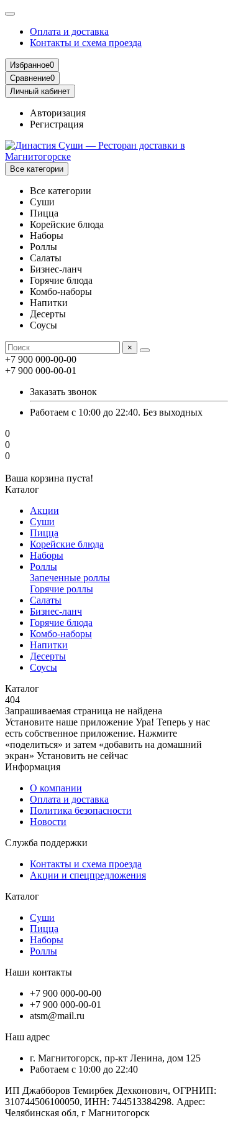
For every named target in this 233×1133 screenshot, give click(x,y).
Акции (44, 510)
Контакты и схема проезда (86, 42)
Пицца (44, 533)
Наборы (46, 555)
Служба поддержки (46, 842)
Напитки (49, 645)
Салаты (46, 600)
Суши (42, 521)
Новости (48, 821)
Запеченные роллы (70, 577)
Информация (32, 767)
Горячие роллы (61, 589)
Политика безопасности (81, 810)
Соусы (43, 667)
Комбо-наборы (61, 633)
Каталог (22, 896)
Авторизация (58, 113)
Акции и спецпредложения (88, 875)
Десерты (48, 656)
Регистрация (56, 124)
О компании (56, 788)
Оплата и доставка (69, 31)
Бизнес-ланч (56, 611)
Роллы (43, 566)
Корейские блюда (67, 544)
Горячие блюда (61, 622)
